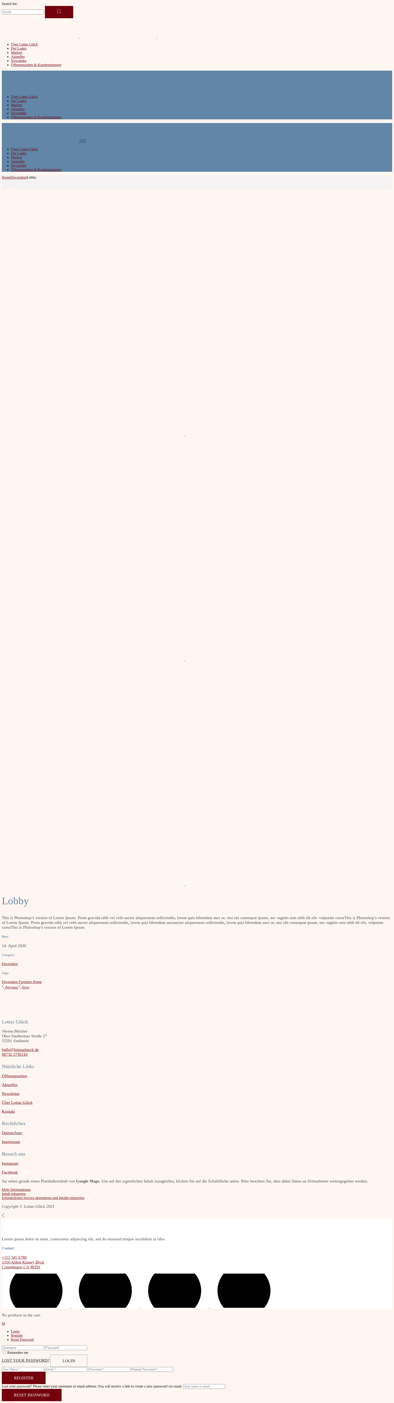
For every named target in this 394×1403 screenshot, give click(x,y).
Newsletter (11, 1093)
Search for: (10, 4)
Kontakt (8, 1111)
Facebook (10, 1172)
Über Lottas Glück (17, 1102)
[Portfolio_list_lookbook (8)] (93, 435)
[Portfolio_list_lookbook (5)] (276, 659)
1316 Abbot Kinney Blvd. (23, 1262)
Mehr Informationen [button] (16, 1190)
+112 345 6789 (14, 1257)
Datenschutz (12, 1133)
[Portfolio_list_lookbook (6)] (93, 659)
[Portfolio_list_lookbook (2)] (276, 884)
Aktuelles (10, 1084)
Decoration (10, 964)
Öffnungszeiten (14, 1076)
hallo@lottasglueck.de (20, 1049)
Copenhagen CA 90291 (21, 1267)
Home (37, 982)
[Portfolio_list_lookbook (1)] (93, 884)
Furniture (26, 982)
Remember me (17, 1352)
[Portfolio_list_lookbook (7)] (276, 435)
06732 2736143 (15, 1054)
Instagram (10, 1163)
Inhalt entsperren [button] (14, 1194)
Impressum (11, 1141)
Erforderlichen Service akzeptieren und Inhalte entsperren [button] (43, 1198)
